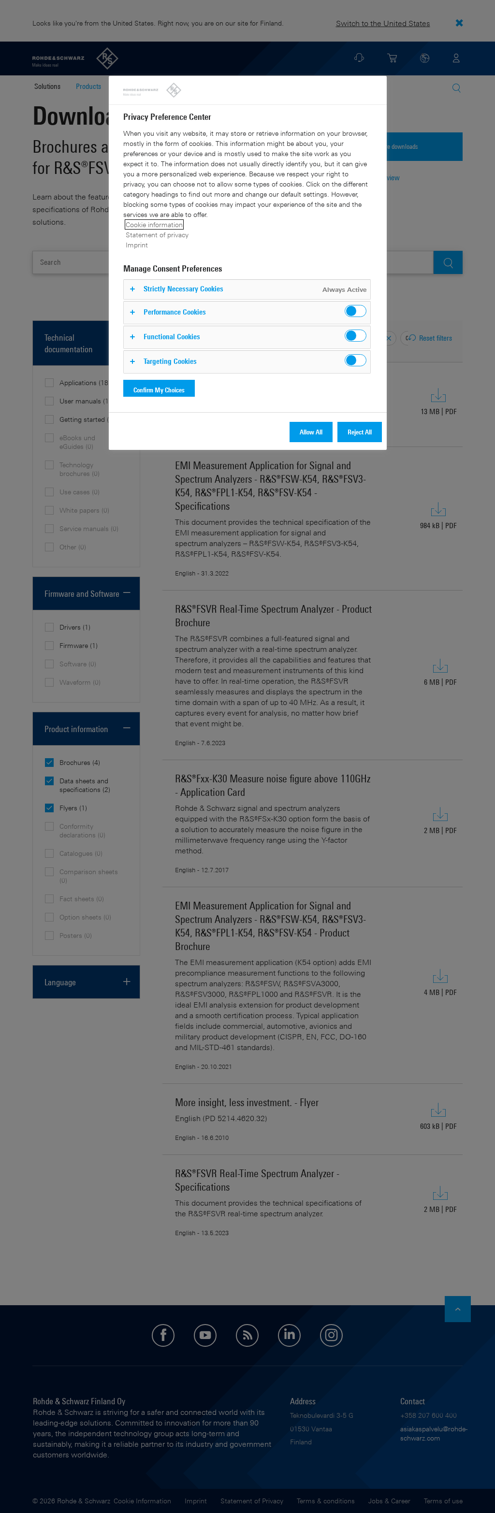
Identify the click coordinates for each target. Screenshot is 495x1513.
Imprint (137, 245)
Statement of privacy (157, 235)
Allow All (311, 432)
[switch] (355, 311)
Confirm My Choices (159, 390)
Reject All (360, 432)
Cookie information (154, 224)
